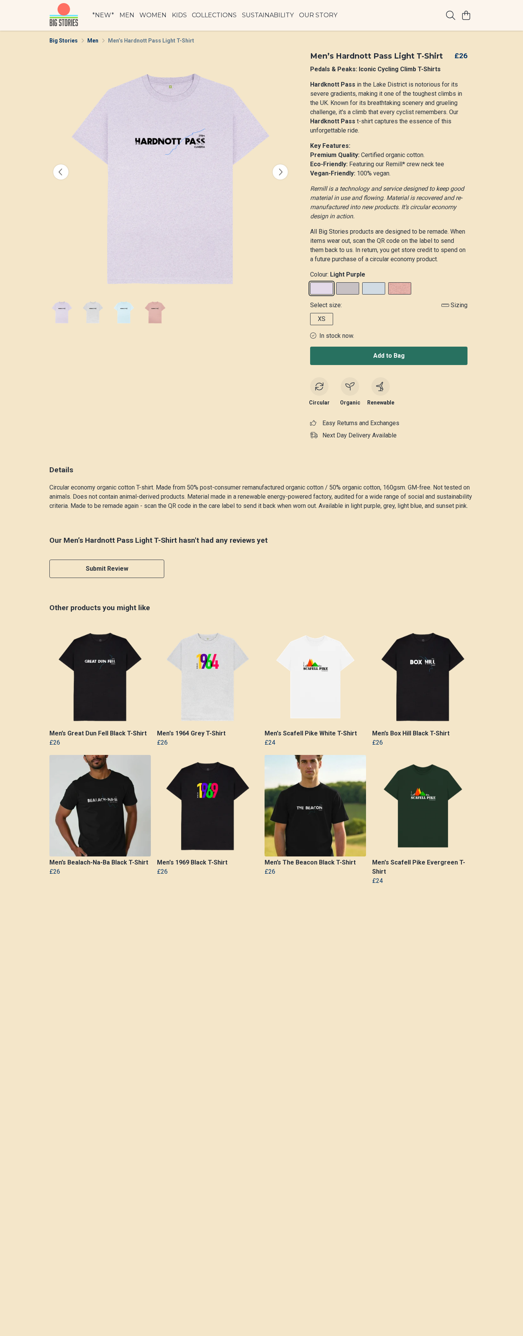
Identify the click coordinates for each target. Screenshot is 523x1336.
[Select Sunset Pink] (399, 288)
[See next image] (280, 172)
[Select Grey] (347, 288)
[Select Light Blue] (373, 288)
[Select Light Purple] (321, 288)
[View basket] (466, 15)
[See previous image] (61, 172)
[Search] (450, 15)
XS (321, 319)
